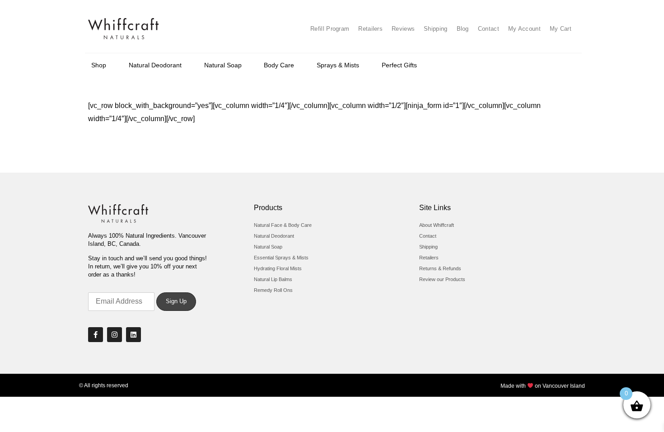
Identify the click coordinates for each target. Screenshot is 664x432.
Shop (98, 65)
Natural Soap (223, 65)
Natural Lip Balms (273, 279)
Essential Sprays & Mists (281, 257)
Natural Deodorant (155, 65)
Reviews (403, 28)
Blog (463, 28)
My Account (524, 28)
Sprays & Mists (338, 65)
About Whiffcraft (436, 225)
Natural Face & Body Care (283, 225)
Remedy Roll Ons (273, 290)
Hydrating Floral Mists (278, 268)
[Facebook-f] (95, 334)
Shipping (435, 28)
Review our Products (442, 279)
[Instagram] (114, 334)
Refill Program (329, 28)
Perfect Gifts (399, 65)
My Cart (560, 28)
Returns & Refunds (440, 268)
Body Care (279, 65)
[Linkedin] (133, 334)
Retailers (370, 28)
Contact (488, 28)
